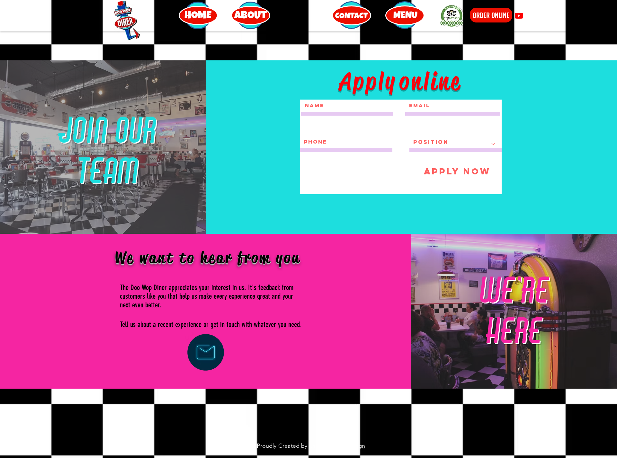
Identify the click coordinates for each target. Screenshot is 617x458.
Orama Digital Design (337, 445)
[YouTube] (519, 16)
